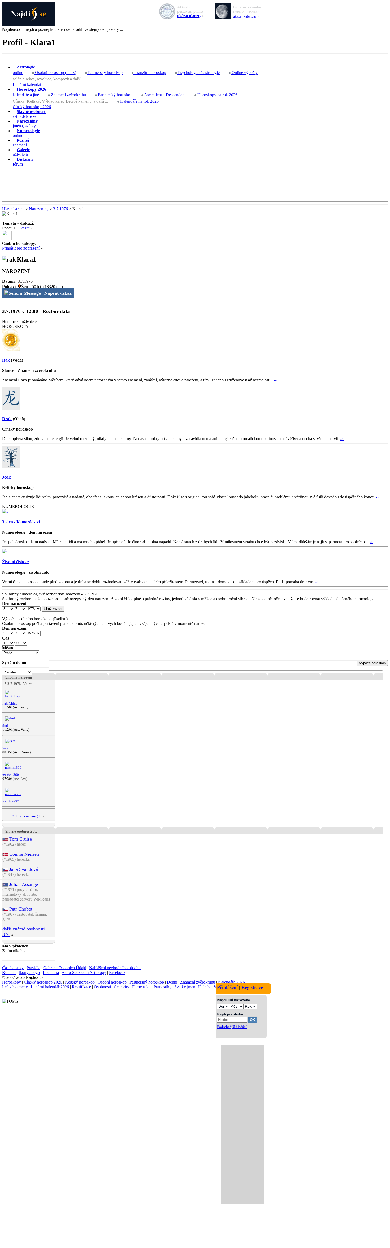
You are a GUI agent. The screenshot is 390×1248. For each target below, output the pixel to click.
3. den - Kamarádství (21, 522)
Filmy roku (141, 987)
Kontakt (9, 972)
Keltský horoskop (80, 982)
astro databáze (29, 114)
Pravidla (33, 968)
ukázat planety (189, 16)
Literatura (51, 972)
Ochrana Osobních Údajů (64, 968)
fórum (23, 161)
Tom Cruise (20, 839)
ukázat (24, 228)
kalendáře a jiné (29, 92)
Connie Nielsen (24, 854)
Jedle (6, 477)
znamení (21, 142)
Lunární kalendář (27, 84)
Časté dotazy (13, 968)
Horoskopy (11, 982)
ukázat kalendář (244, 16)
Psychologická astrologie (198, 72)
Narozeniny (39, 209)
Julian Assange (23, 884)
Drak (7, 418)
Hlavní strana (13, 209)
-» (275, 380)
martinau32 (10, 801)
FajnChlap (10, 703)
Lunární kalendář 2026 (50, 987)
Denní (172, 982)
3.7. (21, 281)
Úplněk (204, 987)
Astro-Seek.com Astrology (84, 972)
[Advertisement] (195, 184)
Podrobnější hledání (232, 1027)
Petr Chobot (20, 909)
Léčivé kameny (15, 987)
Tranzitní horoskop (149, 72)
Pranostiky (162, 987)
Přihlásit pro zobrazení (21, 248)
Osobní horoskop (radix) (55, 72)
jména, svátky (25, 123)
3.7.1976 (60, 209)
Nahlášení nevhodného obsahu (115, 968)
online (24, 70)
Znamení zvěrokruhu (68, 95)
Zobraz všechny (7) (26, 816)
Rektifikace (81, 987)
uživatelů (21, 152)
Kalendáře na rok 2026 (139, 101)
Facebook (117, 972)
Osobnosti (102, 987)
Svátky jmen (184, 987)
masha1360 (10, 775)
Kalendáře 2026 (231, 982)
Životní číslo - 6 (15, 561)
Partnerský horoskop (105, 72)
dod (5, 726)
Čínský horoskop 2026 (32, 107)
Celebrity (121, 987)
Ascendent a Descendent (164, 95)
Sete (5, 748)
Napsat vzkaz (58, 293)
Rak (6, 360)
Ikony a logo (29, 972)
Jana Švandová (23, 869)
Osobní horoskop (112, 982)
